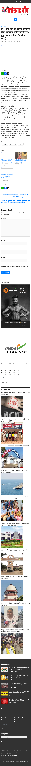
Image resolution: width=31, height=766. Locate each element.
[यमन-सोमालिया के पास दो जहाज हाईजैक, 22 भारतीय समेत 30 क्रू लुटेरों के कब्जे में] (15, 484)
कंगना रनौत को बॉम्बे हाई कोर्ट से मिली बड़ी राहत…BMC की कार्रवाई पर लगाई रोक (6, 176)
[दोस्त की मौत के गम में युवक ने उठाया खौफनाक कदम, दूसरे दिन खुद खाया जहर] (15, 406)
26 (1, 374)
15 (14, 370)
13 (6, 370)
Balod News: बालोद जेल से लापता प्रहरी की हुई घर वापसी (15, 445)
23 (18, 372)
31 (22, 374)
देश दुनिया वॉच (4, 26)
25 (26, 372)
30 (18, 374)
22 (14, 372)
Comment (4, 218)
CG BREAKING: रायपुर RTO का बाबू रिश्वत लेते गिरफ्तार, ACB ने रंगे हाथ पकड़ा (19, 700)
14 (10, 370)
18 (26, 370)
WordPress (11, 761)
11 (26, 368)
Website (3, 257)
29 (14, 374)
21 (10, 372)
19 (1, 372)
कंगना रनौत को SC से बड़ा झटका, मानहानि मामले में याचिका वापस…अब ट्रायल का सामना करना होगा (21, 161)
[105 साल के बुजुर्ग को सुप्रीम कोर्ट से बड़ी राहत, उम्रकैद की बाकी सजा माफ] (15, 590)
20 (6, 372)
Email (3, 249)
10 (22, 368)
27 (6, 374)
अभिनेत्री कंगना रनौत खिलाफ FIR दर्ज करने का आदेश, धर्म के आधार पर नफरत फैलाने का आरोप (7, 161)
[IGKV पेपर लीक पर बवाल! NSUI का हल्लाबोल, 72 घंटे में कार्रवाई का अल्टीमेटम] (15, 564)
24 (22, 372)
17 (22, 370)
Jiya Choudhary (16, 41)
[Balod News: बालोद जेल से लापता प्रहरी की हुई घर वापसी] (15, 457)
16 (18, 370)
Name (3, 240)
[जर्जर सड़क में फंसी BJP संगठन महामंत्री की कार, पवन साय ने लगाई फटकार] (15, 617)
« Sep (2, 382)
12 (1, 370)
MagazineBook (23, 761)
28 (10, 374)
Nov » (6, 382)
